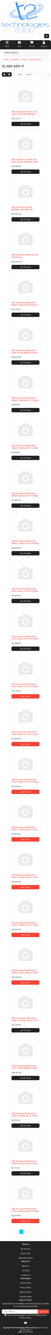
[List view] (9, 74)
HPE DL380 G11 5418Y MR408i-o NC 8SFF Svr (22, 208)
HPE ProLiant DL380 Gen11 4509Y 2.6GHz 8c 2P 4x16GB (25, 542)
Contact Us (25, 1275)
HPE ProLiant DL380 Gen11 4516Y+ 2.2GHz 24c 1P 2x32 (25, 1019)
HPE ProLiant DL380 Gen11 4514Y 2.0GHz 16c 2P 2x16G (25, 924)
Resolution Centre (25, 1258)
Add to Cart (25, 696)
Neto (29, 1330)
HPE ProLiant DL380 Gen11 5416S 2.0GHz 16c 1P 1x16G (24, 1114)
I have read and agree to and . (26, 1316)
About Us (25, 1266)
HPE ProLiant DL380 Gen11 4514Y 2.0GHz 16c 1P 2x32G (25, 876)
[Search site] (46, 36)
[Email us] (25, 1322)
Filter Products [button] (11, 53)
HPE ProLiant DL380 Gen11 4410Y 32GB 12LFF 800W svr (25, 303)
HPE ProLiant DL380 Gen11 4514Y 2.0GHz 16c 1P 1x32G (25, 828)
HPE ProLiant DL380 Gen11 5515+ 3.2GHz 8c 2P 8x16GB (25, 1210)
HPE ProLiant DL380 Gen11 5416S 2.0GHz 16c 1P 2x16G (25, 1162)
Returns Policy (25, 1292)
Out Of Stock (25, 124)
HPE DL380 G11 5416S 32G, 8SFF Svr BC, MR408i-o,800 (25, 160)
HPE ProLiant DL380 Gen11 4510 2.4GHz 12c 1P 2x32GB (25, 637)
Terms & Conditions (35, 1315)
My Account (25, 1249)
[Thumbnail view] (4, 74)
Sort (20, 74)
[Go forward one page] (29, 1231)
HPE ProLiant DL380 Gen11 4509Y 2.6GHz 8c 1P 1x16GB (25, 399)
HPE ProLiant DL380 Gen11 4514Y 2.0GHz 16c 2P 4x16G (25, 971)
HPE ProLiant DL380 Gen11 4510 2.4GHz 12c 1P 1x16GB (24, 590)
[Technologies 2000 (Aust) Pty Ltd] (25, 18)
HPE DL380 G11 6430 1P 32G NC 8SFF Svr (25, 256)
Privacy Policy (25, 1287)
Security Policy (26, 1297)
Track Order (25, 1253)
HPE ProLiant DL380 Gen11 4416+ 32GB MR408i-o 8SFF (25, 351)
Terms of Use (25, 1283)
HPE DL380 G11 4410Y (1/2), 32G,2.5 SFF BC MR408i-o (25, 113)
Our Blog (25, 1270)
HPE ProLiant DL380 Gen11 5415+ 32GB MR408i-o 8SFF (25, 1067)
